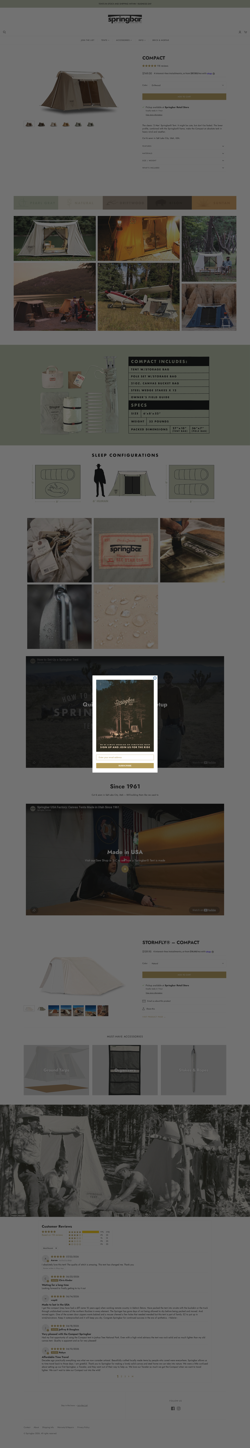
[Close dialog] (155, 678)
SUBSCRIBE (125, 765)
